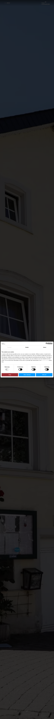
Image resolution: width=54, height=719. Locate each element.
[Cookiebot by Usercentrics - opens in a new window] (46, 344)
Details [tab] (27, 347)
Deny (10, 374)
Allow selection (27, 374)
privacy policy (45, 360)
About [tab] (44, 347)
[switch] (20, 369)
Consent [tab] (9, 347)
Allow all (44, 374)
